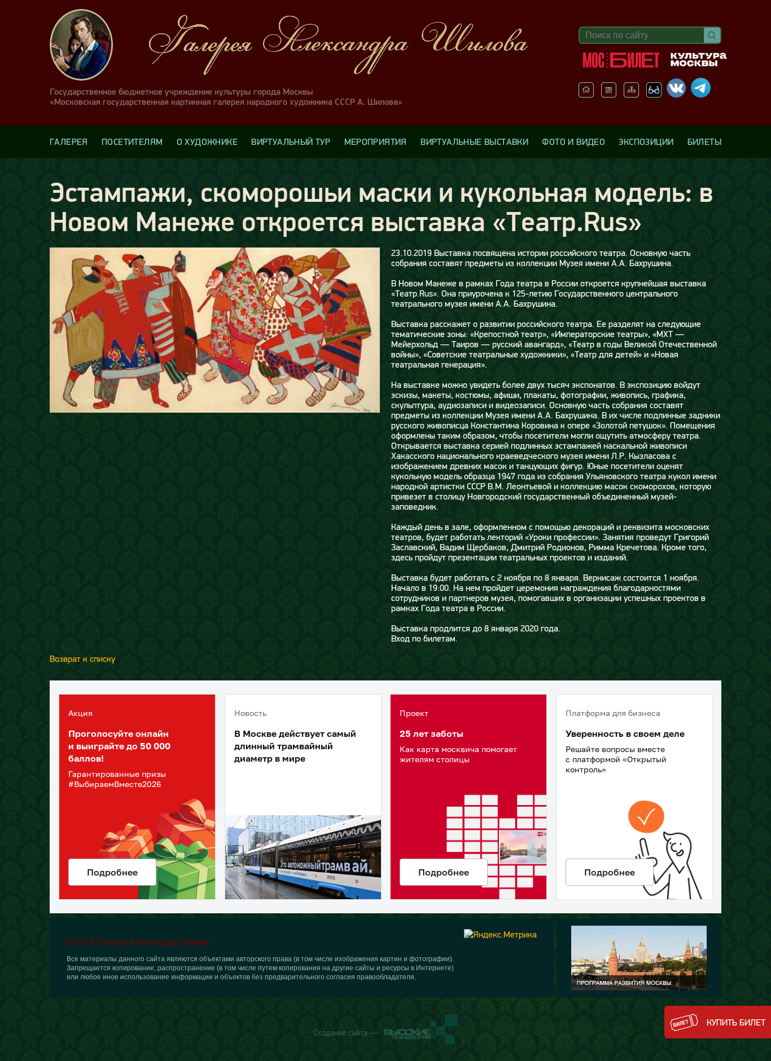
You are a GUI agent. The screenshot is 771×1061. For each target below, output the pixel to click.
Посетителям (132, 141)
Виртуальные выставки (474, 141)
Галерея (69, 141)
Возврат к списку (82, 658)
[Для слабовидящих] (654, 94)
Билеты (704, 141)
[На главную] (586, 94)
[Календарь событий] (608, 94)
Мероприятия (375, 141)
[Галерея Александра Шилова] (300, 45)
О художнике (207, 141)
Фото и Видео (573, 141)
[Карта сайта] (631, 94)
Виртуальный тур (290, 141)
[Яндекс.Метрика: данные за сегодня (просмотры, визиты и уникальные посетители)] (500, 934)
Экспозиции (646, 141)
